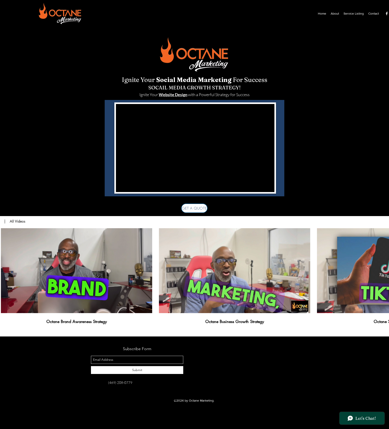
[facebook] (386, 13)
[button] (15, 221)
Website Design (173, 94)
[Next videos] (383, 269)
